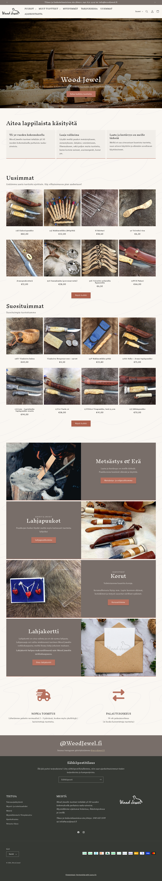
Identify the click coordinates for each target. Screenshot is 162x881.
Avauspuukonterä (24, 281)
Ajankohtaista (12, 819)
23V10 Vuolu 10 (62, 409)
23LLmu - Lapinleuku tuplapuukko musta (24, 410)
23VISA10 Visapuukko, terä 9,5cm (99, 409)
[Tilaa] (100, 780)
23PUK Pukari (137, 281)
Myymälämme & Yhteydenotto (19, 815)
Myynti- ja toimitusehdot (17, 806)
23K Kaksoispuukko (25, 231)
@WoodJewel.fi (81, 743)
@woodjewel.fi (98, 750)
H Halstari (100, 231)
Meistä (9, 811)
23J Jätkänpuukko (137, 409)
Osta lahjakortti (43, 662)
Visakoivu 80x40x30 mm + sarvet (62, 359)
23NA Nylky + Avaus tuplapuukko (137, 359)
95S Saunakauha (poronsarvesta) (62, 281)
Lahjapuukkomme (43, 540)
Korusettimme (118, 602)
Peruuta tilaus (12, 824)
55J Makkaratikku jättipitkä (62, 231)
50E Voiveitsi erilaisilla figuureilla (100, 282)
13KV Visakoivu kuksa (25, 359)
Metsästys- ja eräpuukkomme (118, 480)
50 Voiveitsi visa (137, 231)
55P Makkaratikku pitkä (100, 359)
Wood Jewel (16, 863)
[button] (30, 9)
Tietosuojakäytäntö (14, 802)
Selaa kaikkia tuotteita (81, 94)
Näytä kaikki (81, 295)
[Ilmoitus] (155, 2)
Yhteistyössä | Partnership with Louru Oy (80, 875)
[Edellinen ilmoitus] (7, 2)
